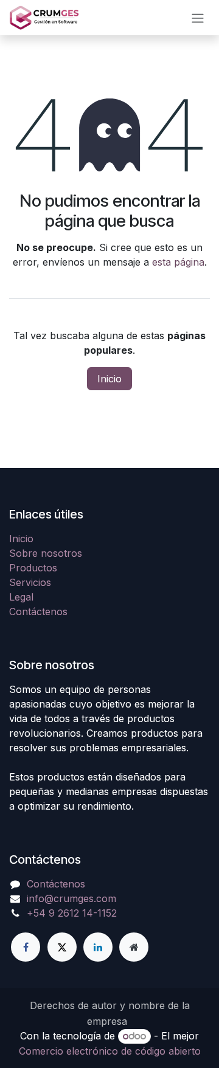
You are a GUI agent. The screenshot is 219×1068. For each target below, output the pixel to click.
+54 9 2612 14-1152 (72, 913)
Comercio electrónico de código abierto (110, 1051)
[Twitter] (62, 947)
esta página (178, 262)
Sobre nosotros (45, 553)
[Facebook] (25, 947)
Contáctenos (38, 611)
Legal (21, 597)
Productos (33, 568)
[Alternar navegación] (198, 17)
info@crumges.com (71, 898)
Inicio (109, 379)
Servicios (30, 582)
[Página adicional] (133, 947)
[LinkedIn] (98, 947)
